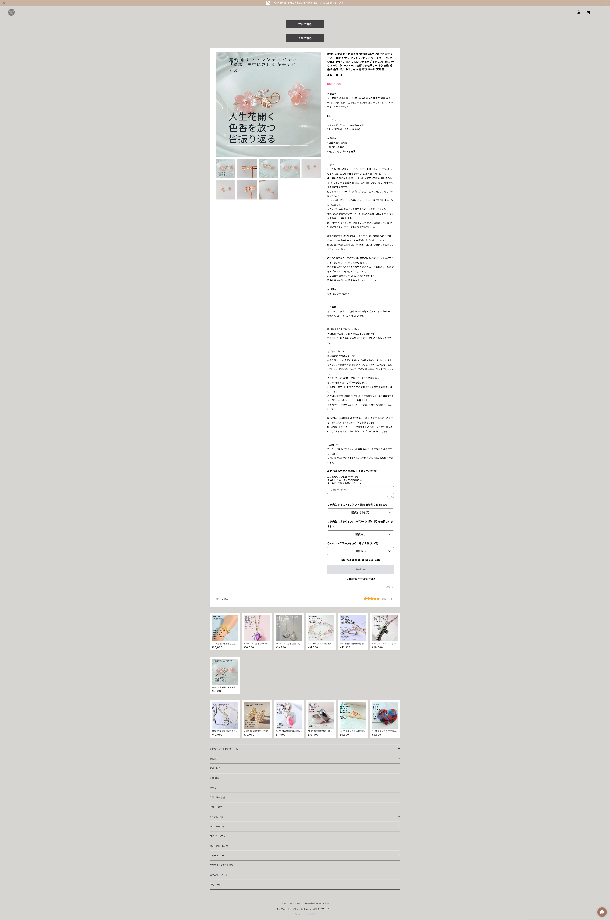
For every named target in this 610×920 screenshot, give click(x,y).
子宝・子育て (216, 807)
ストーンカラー (217, 855)
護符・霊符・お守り (219, 845)
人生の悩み (305, 38)
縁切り (213, 787)
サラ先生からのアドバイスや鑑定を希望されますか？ (357, 504)
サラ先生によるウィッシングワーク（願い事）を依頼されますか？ (360, 524)
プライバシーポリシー (290, 903)
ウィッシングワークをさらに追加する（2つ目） (353, 543)
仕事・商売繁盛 (217, 797)
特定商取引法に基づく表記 (317, 903)
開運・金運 (215, 768)
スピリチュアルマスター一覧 (224, 749)
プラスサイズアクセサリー (222, 865)
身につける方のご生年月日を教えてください (352, 471)
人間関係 (214, 778)
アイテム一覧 (216, 816)
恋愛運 (213, 758)
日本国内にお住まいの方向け (360, 579)
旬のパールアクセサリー (222, 836)
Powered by (301, 914)
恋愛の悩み (305, 24)
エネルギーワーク (218, 875)
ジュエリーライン (218, 826)
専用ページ (215, 884)
